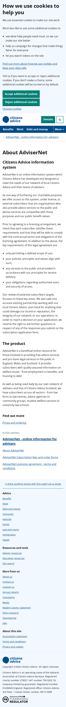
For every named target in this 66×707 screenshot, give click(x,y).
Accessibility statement (15, 636)
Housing (7, 519)
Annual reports (11, 592)
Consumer (8, 514)
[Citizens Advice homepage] (12, 660)
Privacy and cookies (13, 646)
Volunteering (9, 618)
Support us (8, 587)
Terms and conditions (14, 641)
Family (6, 524)
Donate (48, 119)
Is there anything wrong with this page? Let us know (33, 483)
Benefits (8, 129)
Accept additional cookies (21, 94)
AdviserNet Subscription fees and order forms (30, 457)
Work (20, 129)
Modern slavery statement (17, 607)
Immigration (9, 534)
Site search (8, 563)
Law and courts (11, 529)
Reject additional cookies (21, 102)
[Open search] (59, 119)
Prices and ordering (14, 423)
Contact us (8, 581)
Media (6, 602)
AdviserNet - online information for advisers (32, 137)
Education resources (14, 558)
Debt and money (37, 129)
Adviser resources (12, 553)
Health (6, 539)
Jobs (5, 623)
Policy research (11, 612)
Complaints (9, 597)
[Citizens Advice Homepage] (12, 119)
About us (7, 576)
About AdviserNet (13, 450)
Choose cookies (12, 109)
